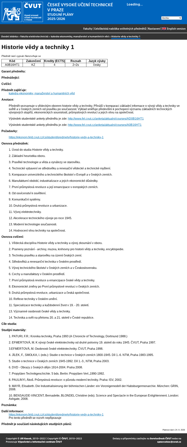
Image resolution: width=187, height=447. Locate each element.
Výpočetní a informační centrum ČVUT (40, 441)
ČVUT (65, 438)
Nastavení (154, 28)
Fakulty (87, 28)
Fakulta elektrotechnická (34, 36)
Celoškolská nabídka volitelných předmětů (120, 28)
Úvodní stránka (9, 36)
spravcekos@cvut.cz (169, 441)
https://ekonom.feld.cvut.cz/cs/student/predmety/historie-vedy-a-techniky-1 (56, 137)
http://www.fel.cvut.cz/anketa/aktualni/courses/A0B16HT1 (105, 124)
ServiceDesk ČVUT (160, 438)
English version (176, 28)
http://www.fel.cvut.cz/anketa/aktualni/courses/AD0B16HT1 (106, 118)
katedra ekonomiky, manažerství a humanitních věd (80, 36)
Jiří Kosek (25, 438)
